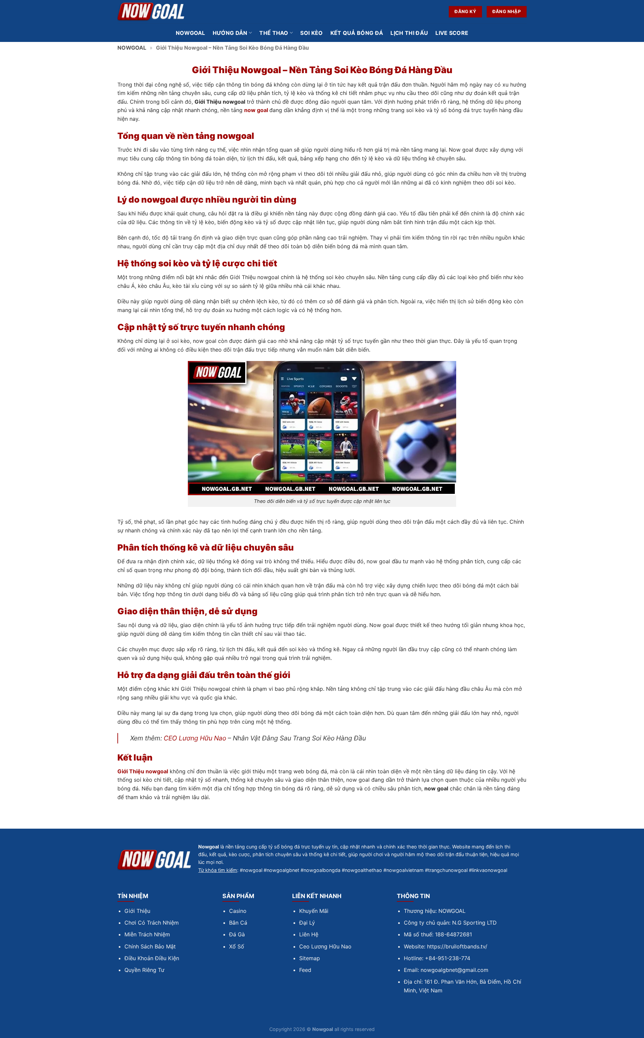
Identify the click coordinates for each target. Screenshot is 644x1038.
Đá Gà (237, 934)
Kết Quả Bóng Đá (356, 33)
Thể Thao (273, 33)
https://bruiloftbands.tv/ (457, 946)
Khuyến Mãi (313, 910)
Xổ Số (236, 946)
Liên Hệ (308, 934)
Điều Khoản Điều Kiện (151, 958)
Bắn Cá (238, 922)
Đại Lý (307, 922)
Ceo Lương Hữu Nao (325, 946)
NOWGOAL (131, 47)
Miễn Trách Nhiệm (147, 934)
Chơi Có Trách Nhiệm (151, 922)
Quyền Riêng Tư (144, 970)
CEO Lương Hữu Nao (195, 738)
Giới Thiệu (137, 910)
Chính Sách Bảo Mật (150, 946)
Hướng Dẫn (230, 33)
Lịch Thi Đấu (409, 33)
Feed (305, 970)
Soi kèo (311, 33)
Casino (238, 910)
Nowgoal (190, 33)
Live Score (451, 33)
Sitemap (309, 958)
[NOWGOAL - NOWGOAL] (150, 11)
